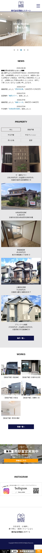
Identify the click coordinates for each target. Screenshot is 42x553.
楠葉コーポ (19, 102)
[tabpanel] (21, 29)
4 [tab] (24, 50)
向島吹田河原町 (14, 109)
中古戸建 (11, 135)
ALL (11, 129)
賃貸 (30, 140)
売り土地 (11, 140)
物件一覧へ (21, 338)
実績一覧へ (21, 427)
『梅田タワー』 (13, 96)
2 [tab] (18, 50)
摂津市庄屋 (19, 89)
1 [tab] (14, 50)
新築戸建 (31, 129)
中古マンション (30, 135)
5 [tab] (28, 50)
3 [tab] (21, 50)
